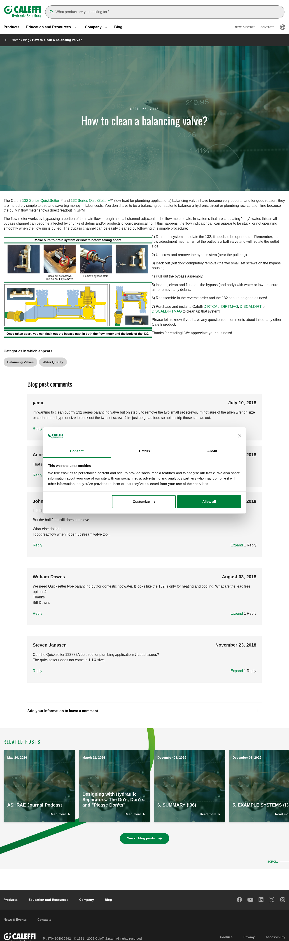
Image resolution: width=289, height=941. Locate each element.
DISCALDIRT (251, 306)
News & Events (245, 27)
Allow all (209, 501)
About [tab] (212, 451)
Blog (118, 27)
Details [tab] (144, 451)
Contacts (267, 27)
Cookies (226, 937)
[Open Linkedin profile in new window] (261, 899)
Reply (37, 429)
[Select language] (282, 27)
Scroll (272, 861)
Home (16, 40)
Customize (141, 501)
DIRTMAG (229, 306)
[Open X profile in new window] (272, 899)
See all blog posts (141, 838)
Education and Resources (48, 899)
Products (11, 27)
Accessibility (275, 937)
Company (86, 899)
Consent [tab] (77, 451)
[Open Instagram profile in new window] (283, 899)
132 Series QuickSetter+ (90, 200)
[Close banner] (239, 436)
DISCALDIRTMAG (167, 311)
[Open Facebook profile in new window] (239, 899)
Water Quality (53, 362)
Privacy (249, 937)
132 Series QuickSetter (40, 200)
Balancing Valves (20, 362)
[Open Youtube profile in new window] (250, 899)
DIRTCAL (211, 306)
